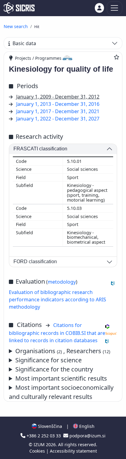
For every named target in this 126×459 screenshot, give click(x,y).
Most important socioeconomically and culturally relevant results (61, 392)
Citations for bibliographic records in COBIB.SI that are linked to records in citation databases (57, 333)
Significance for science (48, 360)
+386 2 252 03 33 (43, 436)
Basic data (24, 43)
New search (16, 26)
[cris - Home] (19, 7)
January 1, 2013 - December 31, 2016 (57, 104)
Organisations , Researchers (62, 351)
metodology (62, 281)
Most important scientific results (61, 378)
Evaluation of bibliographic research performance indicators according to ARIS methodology (57, 299)
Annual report (59, 378)
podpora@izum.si (87, 436)
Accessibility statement (73, 451)
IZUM (40, 444)
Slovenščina (49, 426)
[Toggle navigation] (114, 8)
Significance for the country (54, 369)
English (86, 426)
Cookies (37, 451)
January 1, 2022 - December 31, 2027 (57, 118)
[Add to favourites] (116, 57)
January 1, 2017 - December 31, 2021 (57, 111)
